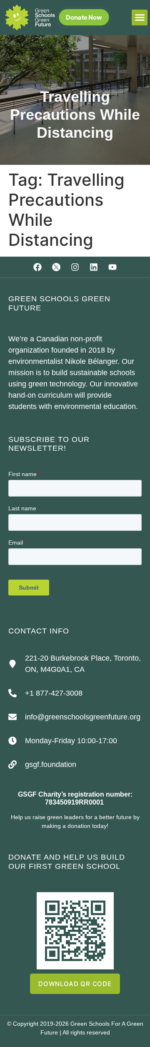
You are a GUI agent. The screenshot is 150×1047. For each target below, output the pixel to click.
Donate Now (84, 17)
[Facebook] (37, 267)
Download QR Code (75, 984)
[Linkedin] (94, 267)
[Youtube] (112, 267)
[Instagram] (75, 267)
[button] (140, 17)
